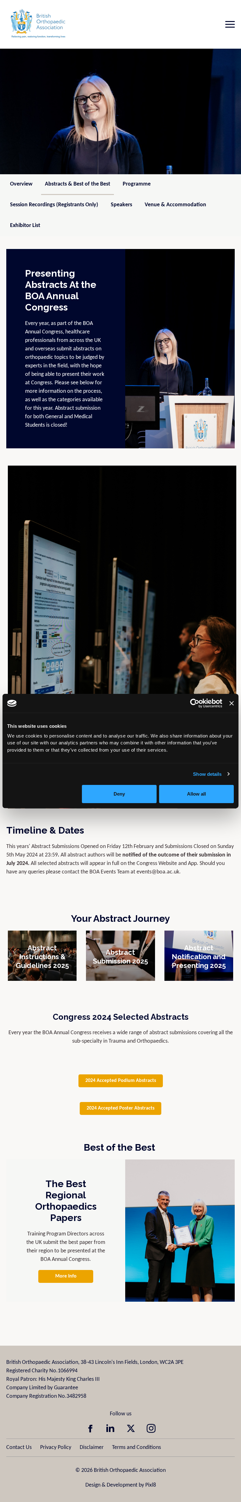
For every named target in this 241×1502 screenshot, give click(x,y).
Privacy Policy (55, 1448)
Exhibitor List (25, 226)
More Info (66, 1276)
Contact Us (19, 1448)
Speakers (121, 205)
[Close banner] (231, 703)
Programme (137, 184)
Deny (119, 794)
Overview (21, 184)
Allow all (196, 794)
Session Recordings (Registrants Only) (54, 205)
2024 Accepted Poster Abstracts (120, 1108)
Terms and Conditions (136, 1448)
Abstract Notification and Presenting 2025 (199, 957)
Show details (207, 774)
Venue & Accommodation (175, 205)
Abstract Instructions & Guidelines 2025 (42, 957)
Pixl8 (150, 1485)
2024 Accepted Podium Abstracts (120, 1080)
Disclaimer (92, 1448)
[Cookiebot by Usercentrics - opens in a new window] (194, 703)
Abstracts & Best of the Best (77, 184)
